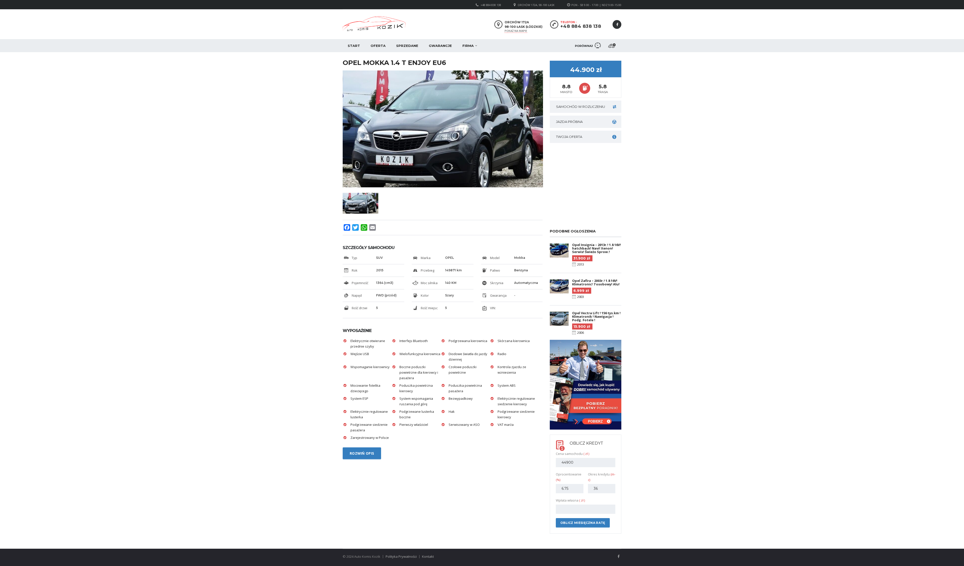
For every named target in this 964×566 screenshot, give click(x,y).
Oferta (378, 46)
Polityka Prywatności (401, 556)
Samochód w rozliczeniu (580, 107)
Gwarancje (440, 46)
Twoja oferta (569, 137)
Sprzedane (407, 46)
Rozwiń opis (362, 453)
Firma (468, 46)
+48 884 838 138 (490, 5)
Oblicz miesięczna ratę (582, 523)
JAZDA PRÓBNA (569, 122)
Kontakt (428, 556)
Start (354, 46)
